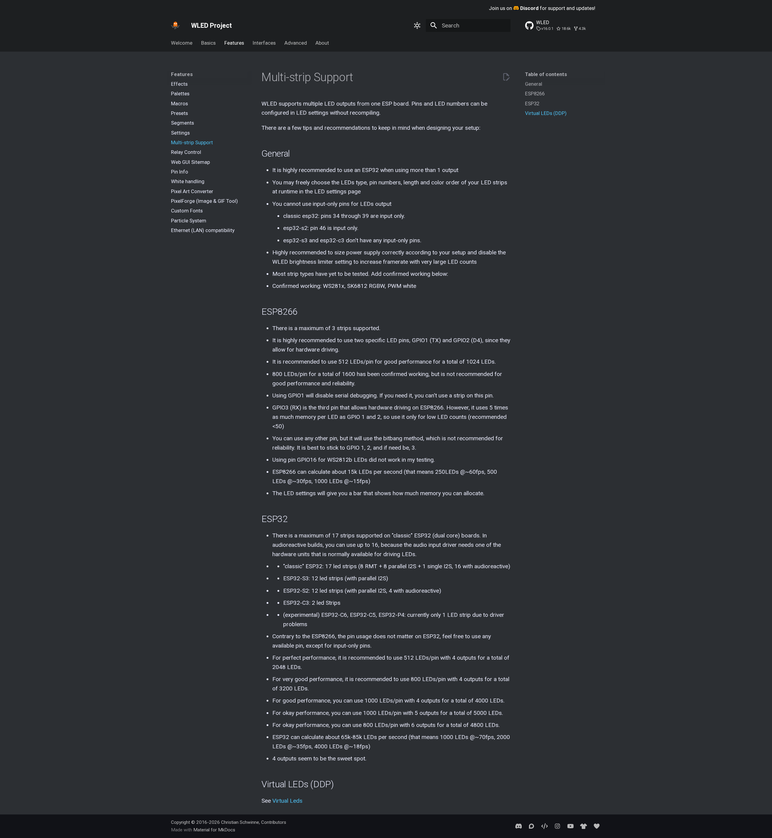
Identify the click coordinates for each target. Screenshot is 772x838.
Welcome (181, 43)
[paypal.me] (596, 826)
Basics (208, 43)
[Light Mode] (417, 25)
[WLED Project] (175, 25)
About (322, 43)
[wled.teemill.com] (583, 826)
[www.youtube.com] (570, 826)
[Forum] (531, 826)
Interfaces (264, 43)
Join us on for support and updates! (542, 8)
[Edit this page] (506, 77)
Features (234, 43)
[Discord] (518, 826)
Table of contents (546, 74)
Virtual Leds (287, 800)
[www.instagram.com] (557, 826)
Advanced (295, 43)
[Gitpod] (544, 826)
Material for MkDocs (214, 830)
